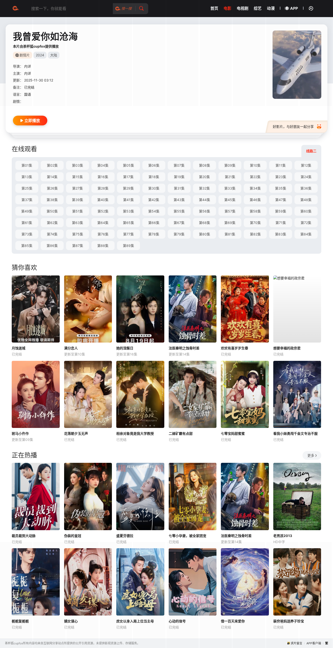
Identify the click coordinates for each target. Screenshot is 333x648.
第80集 (204, 234)
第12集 (306, 165)
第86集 (52, 245)
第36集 (306, 188)
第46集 (255, 200)
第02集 (52, 165)
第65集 (128, 223)
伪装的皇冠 (72, 536)
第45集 (229, 200)
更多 (310, 455)
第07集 (179, 165)
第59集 (280, 211)
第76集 (103, 234)
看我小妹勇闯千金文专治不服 (295, 433)
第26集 (52, 188)
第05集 (128, 165)
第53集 (128, 211)
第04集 (102, 165)
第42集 (153, 200)
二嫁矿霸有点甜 (181, 433)
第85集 (26, 245)
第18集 (153, 177)
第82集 (255, 234)
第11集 (280, 165)
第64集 (102, 223)
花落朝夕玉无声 (76, 433)
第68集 (204, 223)
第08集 (204, 165)
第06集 (153, 165)
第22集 (255, 177)
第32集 (204, 188)
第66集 (153, 223)
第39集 (77, 200)
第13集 (26, 177)
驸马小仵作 (20, 433)
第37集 (26, 200)
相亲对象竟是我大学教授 (135, 433)
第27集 (77, 188)
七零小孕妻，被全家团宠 (187, 536)
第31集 (179, 188)
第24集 (306, 177)
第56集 (204, 211)
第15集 (77, 177)
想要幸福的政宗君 (287, 348)
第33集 (229, 188)
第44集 (204, 200)
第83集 (280, 234)
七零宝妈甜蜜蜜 (233, 433)
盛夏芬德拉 (124, 536)
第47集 (280, 200)
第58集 (255, 211)
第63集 (77, 223)
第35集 (280, 188)
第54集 (153, 211)
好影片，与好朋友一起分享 (293, 126)
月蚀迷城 (18, 348)
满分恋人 (71, 348)
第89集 (128, 245)
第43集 (179, 200)
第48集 (306, 200)
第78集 (153, 234)
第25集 (26, 188)
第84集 (306, 234)
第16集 (103, 177)
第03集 (77, 165)
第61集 (26, 223)
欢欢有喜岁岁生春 (234, 348)
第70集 (255, 223)
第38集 (52, 200)
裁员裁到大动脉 (24, 536)
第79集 (179, 234)
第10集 (255, 165)
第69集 (229, 223)
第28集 (103, 188)
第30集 (153, 188)
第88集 (102, 245)
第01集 (26, 165)
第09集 (229, 165)
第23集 (280, 177)
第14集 (52, 177)
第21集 (230, 177)
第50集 (52, 211)
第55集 (179, 211)
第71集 (280, 223)
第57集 (230, 211)
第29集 (128, 188)
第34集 (255, 188)
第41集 (128, 200)
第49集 (26, 211)
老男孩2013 (282, 536)
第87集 (77, 245)
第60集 (306, 211)
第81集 (230, 234)
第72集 (306, 223)
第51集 (77, 211)
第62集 (52, 223)
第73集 (26, 234)
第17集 (128, 177)
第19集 (179, 177)
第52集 (103, 211)
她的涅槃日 (124, 348)
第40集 (102, 200)
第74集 (52, 234)
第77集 (128, 234)
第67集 (179, 223)
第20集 (204, 177)
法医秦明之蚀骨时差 (184, 348)
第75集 (77, 234)
